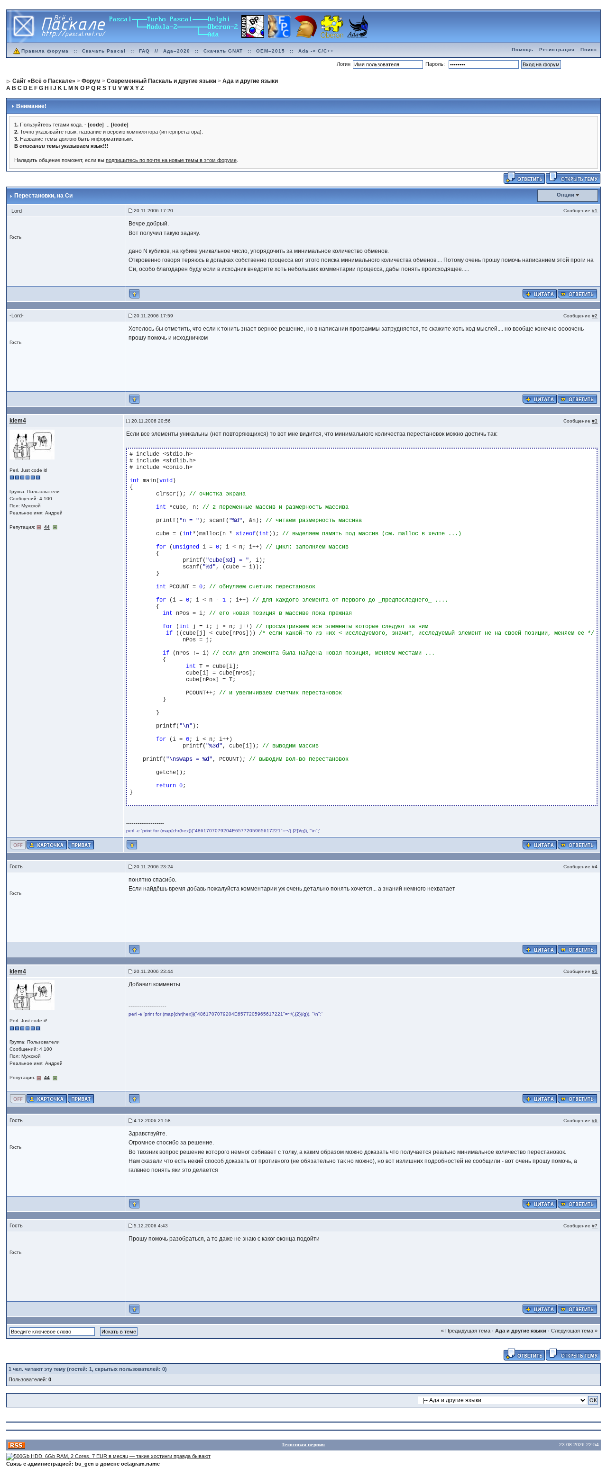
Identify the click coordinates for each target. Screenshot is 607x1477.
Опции (565, 195)
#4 (595, 866)
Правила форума (45, 51)
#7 (595, 1225)
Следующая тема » (574, 1330)
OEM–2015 (270, 51)
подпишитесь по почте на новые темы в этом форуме (171, 160)
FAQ (144, 51)
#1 (595, 210)
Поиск (588, 49)
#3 (595, 420)
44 (47, 527)
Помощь (522, 49)
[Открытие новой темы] (573, 177)
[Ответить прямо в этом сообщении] (577, 294)
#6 (595, 1120)
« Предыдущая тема (465, 1330)
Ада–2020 (176, 51)
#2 (595, 315)
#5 (595, 971)
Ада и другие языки (520, 1330)
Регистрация (557, 49)
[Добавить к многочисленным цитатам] (539, 294)
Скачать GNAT (223, 51)
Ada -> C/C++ (316, 51)
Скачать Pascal (104, 51)
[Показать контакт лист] (46, 844)
